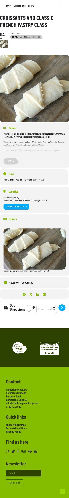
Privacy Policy (13, 432)
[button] (61, 6)
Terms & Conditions (16, 428)
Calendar (14, 282)
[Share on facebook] (24, 294)
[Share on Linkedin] (37, 294)
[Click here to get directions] (61, 307)
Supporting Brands (16, 425)
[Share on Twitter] (31, 294)
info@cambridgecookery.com (22, 403)
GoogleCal (27, 282)
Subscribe (15, 482)
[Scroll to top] (62, 491)
